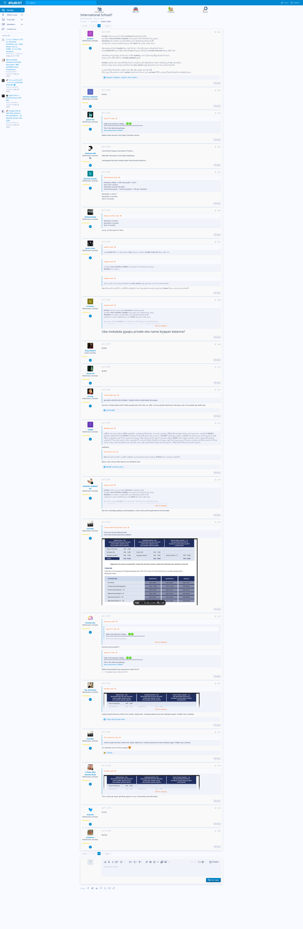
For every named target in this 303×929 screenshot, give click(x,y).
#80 (219, 831)
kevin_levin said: (110, 452)
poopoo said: (108, 247)
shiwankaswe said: (111, 177)
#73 (219, 480)
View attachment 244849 (113, 130)
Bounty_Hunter (90, 178)
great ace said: (109, 621)
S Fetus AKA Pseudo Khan (90, 773)
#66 (219, 211)
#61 (219, 32)
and (114, 467)
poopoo (90, 38)
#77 (219, 732)
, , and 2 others (121, 77)
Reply (218, 83)
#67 (219, 242)
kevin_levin (90, 248)
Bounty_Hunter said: (111, 216)
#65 (219, 172)
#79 (219, 808)
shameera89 (87, 19)
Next (107, 26)
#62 (219, 90)
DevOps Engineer (90, 96)
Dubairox (90, 837)
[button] (5, 3)
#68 (219, 300)
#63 (219, 113)
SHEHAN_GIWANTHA (90, 487)
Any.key (90, 814)
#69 (219, 344)
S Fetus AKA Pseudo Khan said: (115, 527)
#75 (219, 616)
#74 (219, 522)
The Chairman (90, 690)
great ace (90, 119)
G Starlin (90, 306)
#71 (219, 390)
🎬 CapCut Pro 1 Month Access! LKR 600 (13, 97)
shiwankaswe (90, 217)
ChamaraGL (90, 623)
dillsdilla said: (108, 428)
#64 (219, 147)
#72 (219, 423)
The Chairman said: (111, 737)
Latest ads (6, 35)
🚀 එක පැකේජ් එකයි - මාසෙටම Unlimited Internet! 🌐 (14, 82)
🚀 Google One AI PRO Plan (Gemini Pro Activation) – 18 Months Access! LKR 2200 (14, 116)
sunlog (90, 396)
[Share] (215, 32)
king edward (90, 350)
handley (90, 528)
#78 (219, 766)
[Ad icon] (3, 39)
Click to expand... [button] (161, 326)
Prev (85, 26)
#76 (219, 683)
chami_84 (90, 373)
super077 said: (109, 118)
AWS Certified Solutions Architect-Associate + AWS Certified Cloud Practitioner (14, 65)
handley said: (109, 689)
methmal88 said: (110, 395)
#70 (219, 367)
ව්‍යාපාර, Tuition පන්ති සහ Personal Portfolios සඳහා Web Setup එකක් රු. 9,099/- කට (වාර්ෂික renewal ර (14, 45)
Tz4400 (90, 429)
